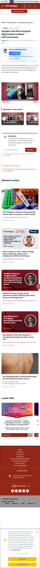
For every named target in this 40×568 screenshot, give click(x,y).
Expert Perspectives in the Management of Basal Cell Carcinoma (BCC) (19, 170)
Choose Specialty (18, 11)
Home (3, 22)
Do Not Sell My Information (20, 459)
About (20, 450)
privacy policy (6, 155)
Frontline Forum (12, 22)
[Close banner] (37, 2)
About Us (15, 503)
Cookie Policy (16, 550)
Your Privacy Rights (20, 466)
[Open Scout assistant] (30, 6)
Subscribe (30, 150)
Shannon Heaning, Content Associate (16, 217)
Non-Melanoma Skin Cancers (11, 166)
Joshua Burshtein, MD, (12, 382)
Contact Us (20, 454)
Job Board (20, 456)
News (23, 503)
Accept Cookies (22, 564)
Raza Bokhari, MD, (10, 300)
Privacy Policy (20, 463)
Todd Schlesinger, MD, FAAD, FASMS (14, 383)
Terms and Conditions (20, 461)
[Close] (37, 532)
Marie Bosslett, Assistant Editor (14, 259)
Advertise (20, 452)
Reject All (22, 559)
